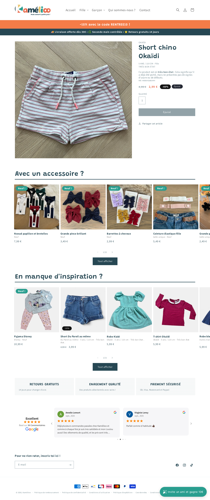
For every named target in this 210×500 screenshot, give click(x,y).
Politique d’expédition (122, 492)
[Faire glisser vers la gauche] (97, 252)
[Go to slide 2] (118, 439)
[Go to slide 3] (121, 439)
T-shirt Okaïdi (161, 336)
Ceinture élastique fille (167, 233)
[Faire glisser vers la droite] (112, 252)
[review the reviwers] (115, 412)
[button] (84, 10)
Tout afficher (105, 261)
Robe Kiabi (113, 336)
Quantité (143, 93)
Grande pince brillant (73, 233)
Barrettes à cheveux (119, 233)
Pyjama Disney (23, 336)
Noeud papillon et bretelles (31, 233)
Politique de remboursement (46, 492)
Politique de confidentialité (74, 492)
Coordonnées (141, 492)
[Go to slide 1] (116, 439)
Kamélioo (27, 492)
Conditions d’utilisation (99, 492)
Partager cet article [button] (152, 123)
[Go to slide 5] (126, 439)
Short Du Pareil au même (76, 336)
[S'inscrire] (70, 465)
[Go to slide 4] (124, 439)
